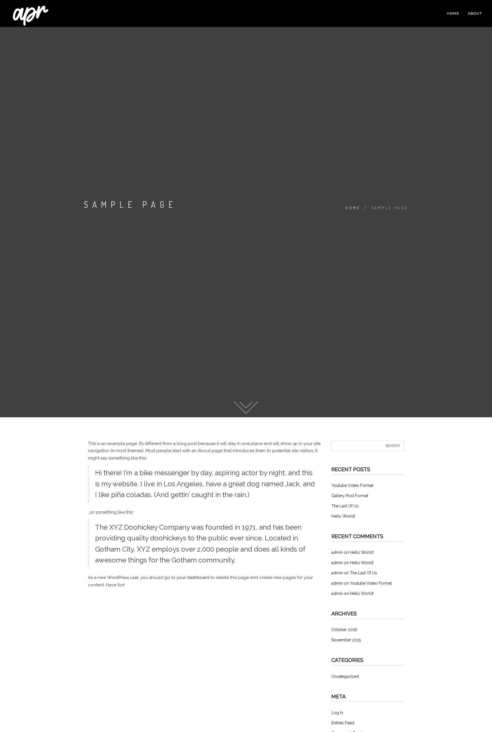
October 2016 (344, 629)
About (475, 13)
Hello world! (343, 516)
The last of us (344, 506)
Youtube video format (352, 485)
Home (453, 13)
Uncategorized (345, 676)
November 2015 (346, 640)
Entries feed (342, 723)
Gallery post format (349, 495)
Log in (337, 712)
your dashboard (193, 577)
